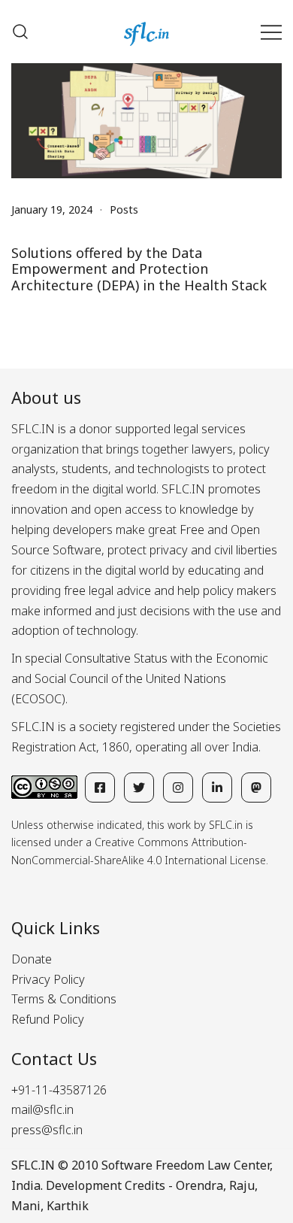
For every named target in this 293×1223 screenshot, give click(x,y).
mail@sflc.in (42, 1109)
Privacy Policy (48, 979)
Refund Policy (47, 1019)
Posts (124, 209)
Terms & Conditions (63, 999)
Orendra (199, 1185)
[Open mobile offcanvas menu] (271, 32)
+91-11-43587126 (59, 1090)
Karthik (68, 1205)
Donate (31, 959)
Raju (242, 1185)
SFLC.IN (33, 1165)
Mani (26, 1205)
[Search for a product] (20, 31)
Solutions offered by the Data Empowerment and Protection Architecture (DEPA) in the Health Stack (139, 269)
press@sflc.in (47, 1129)
